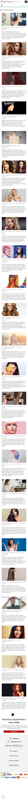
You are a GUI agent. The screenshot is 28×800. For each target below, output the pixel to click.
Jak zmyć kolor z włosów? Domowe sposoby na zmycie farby (13, 553)
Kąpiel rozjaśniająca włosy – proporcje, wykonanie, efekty (11, 318)
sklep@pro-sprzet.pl (15, 741)
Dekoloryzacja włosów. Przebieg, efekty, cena (13, 669)
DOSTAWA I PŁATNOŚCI (14, 760)
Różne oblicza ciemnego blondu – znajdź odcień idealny (14, 406)
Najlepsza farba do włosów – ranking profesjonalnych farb (11, 640)
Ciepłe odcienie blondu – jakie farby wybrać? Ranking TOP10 (13, 57)
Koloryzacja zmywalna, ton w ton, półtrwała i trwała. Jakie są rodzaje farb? (13, 698)
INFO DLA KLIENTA (13, 751)
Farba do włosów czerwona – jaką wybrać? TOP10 (12, 86)
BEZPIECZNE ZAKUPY (13, 756)
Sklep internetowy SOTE (24, 771)
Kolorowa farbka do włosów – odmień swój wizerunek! (12, 289)
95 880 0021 (16, 738)
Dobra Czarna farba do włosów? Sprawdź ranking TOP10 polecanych (12, 116)
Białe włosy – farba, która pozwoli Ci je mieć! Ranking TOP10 (13, 27)
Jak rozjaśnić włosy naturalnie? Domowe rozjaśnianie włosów (12, 347)
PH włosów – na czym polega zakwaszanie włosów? (12, 377)
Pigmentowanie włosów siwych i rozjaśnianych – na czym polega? (14, 523)
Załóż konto (14, 731)
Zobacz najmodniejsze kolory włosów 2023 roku (14, 175)
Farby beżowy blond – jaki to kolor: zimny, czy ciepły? (13, 232)
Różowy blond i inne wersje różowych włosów (13, 435)
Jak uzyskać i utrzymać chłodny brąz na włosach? (14, 582)
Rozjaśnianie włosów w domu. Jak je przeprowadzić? (11, 146)
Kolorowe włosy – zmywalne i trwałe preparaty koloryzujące (13, 260)
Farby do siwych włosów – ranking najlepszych (13, 203)
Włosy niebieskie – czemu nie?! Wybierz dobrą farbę (13, 464)
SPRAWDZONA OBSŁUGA (14, 765)
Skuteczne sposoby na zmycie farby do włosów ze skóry (13, 494)
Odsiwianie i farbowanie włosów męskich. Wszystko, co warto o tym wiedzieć (12, 611)
